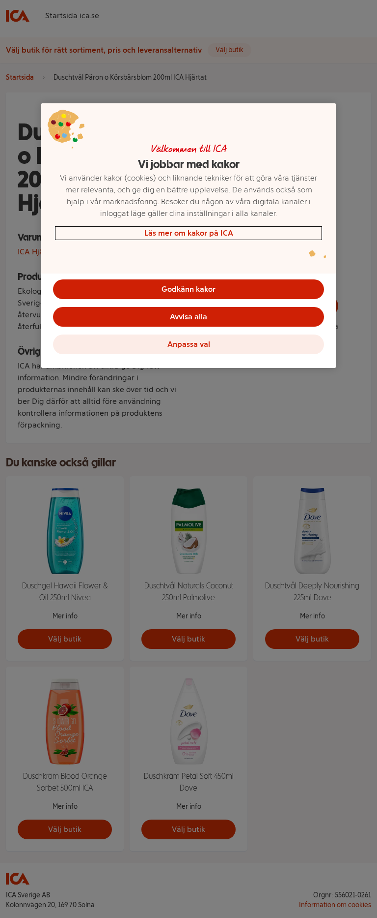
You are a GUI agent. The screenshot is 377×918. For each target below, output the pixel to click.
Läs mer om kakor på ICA (188, 233)
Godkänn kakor (188, 289)
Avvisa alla (188, 316)
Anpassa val (188, 344)
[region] (188, 235)
